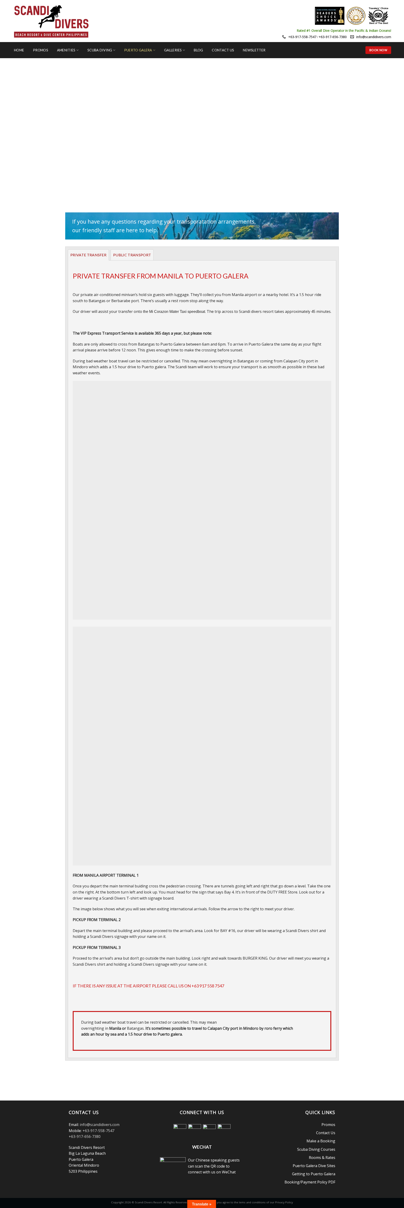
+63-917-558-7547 (302, 37)
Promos (40, 50)
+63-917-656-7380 (333, 37)
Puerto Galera (138, 50)
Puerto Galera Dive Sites (314, 1165)
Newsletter (254, 50)
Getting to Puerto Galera (313, 1173)
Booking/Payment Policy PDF (310, 1182)
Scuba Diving (99, 50)
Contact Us (223, 50)
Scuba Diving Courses (316, 1149)
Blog (198, 50)
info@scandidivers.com (373, 37)
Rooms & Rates (322, 1157)
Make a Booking (321, 1141)
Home (19, 50)
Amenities (66, 50)
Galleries (173, 50)
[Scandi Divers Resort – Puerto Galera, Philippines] (51, 21)
